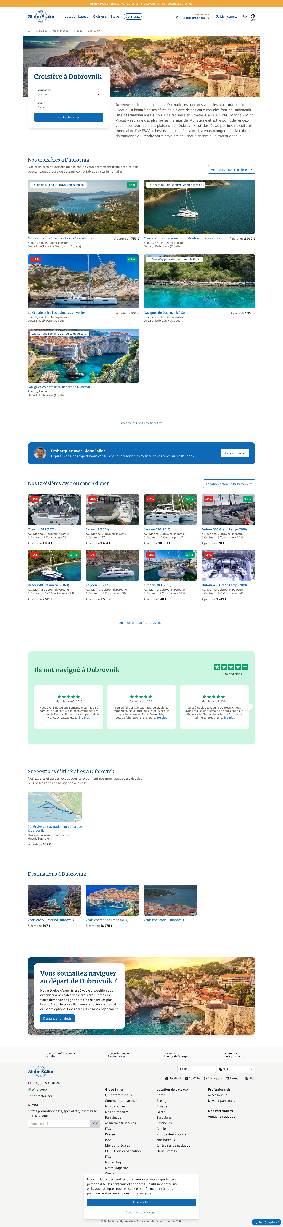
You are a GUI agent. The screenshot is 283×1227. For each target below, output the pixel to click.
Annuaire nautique (221, 1116)
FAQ (108, 1128)
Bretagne (163, 1100)
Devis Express (167, 1151)
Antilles (162, 1128)
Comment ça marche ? (121, 1100)
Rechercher (71, 117)
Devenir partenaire (222, 1100)
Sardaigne (164, 1117)
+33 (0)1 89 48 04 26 (46, 1083)
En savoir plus (141, 1193)
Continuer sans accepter (141, 1212)
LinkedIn (235, 1078)
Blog (252, 1078)
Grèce (161, 1112)
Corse (161, 1095)
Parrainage (113, 1117)
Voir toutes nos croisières (230, 169)
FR (185, 1069)
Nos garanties (115, 1106)
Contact (110, 1173)
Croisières (41, 30)
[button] (76, 16)
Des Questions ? (269, 1222)
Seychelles (164, 1123)
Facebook (175, 1078)
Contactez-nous (43, 1096)
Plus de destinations (171, 1134)
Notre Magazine (117, 1168)
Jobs (108, 1140)
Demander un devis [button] (57, 1018)
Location (134, 1151)
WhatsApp (39, 1089)
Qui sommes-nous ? (119, 1095)
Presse (110, 1134)
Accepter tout (141, 1202)
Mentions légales (117, 1145)
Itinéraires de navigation (174, 1145)
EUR (225, 1069)
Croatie (78, 30)
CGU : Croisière (116, 1151)
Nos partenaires (117, 1112)
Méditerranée (60, 30)
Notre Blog (113, 1162)
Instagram (215, 1078)
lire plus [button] (84, 717)
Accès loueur (217, 1095)
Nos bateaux (166, 1140)
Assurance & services (120, 1123)
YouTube (194, 1078)
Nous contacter (235, 453)
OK (95, 1123)
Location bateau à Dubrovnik (227, 484)
